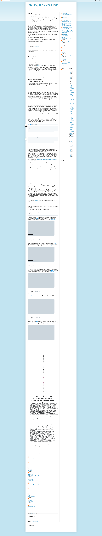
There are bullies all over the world (33, 475)
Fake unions (30, 470)
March (71, 142)
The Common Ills (64, 13)
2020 (70, 77)
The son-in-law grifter (65, 35)
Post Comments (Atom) (35, 521)
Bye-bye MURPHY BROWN (33, 459)
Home (43, 519)
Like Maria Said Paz (31, 506)
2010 (70, 155)
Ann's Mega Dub (30, 474)
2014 (70, 150)
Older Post (56, 519)
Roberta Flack (37, 200)
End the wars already (31, 496)
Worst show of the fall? (72, 128)
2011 (70, 154)
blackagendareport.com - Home (67, 65)
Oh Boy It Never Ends (43, 5)
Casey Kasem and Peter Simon (72, 100)
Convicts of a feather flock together (66, 55)
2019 (70, 78)
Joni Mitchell (39, 65)
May (71, 140)
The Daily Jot (64, 50)
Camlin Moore (43, 381)
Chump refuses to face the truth (66, 41)
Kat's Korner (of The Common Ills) (33, 484)
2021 (70, 76)
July (71, 137)
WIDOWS (71, 102)
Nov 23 (40, 137)
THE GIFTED (72, 98)
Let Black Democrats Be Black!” (44, 180)
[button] (41, 228)
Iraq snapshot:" (36, 46)
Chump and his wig (64, 44)
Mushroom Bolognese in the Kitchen (66, 38)
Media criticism (30, 485)
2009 (70, 156)
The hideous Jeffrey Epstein (32, 465)
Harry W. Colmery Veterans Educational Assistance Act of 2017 (42, 423)
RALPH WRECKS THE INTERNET (72, 95)
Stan (63, 69)
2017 (70, 146)
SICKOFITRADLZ (31, 479)
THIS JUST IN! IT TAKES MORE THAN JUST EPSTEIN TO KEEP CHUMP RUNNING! (67, 52)
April (71, 141)
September (71, 134)
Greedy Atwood (30, 507)
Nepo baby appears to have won (66, 21)
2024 (70, 72)
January (71, 145)
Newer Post (29, 519)
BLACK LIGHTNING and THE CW (72, 112)
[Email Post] (37, 513)
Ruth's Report (30, 500)
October (71, 133)
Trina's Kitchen (30, 469)
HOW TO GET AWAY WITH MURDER (72, 117)
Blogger (55, 529)
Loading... (29, 526)
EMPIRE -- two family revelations (72, 109)
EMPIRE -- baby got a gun (72, 85)
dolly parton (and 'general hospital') (66, 25)
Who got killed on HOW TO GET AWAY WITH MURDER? (72, 105)
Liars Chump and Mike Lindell (66, 18)
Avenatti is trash (30, 501)
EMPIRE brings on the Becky (72, 120)
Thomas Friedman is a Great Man (67, 27)
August (71, 136)
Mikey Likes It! (30, 495)
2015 (70, 149)
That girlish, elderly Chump (65, 28)
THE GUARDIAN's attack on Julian (34, 480)
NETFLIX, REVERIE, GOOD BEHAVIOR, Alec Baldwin (72, 124)
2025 (70, 71)
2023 (70, 73)
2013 (70, 151)
